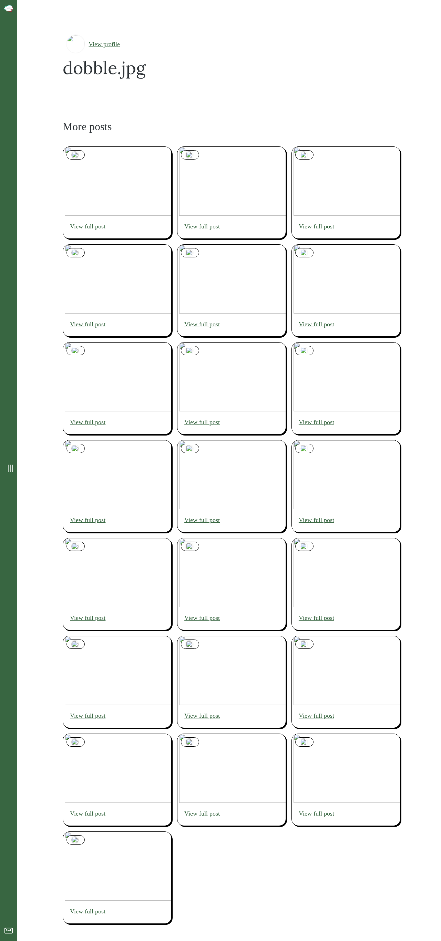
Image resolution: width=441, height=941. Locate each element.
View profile (104, 44)
